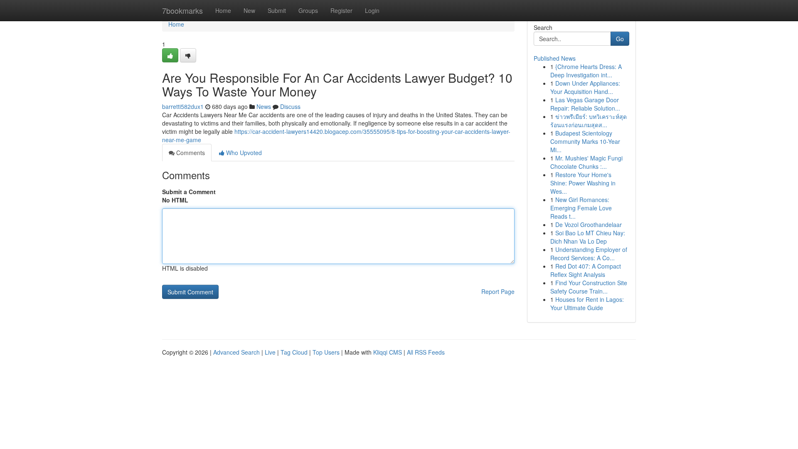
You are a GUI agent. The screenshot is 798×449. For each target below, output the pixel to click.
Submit (277, 10)
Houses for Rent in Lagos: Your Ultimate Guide (587, 303)
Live (270, 352)
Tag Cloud (294, 352)
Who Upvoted (243, 152)
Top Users (326, 352)
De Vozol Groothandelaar (588, 224)
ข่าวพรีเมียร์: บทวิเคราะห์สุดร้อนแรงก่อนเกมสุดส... (588, 120)
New (249, 10)
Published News (555, 58)
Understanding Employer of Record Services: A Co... (588, 253)
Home (223, 10)
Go (620, 39)
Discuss (290, 106)
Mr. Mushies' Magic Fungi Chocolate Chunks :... (586, 162)
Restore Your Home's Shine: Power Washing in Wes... (583, 182)
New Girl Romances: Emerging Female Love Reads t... (581, 207)
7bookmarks (182, 10)
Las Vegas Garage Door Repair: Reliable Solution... (585, 104)
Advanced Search (236, 352)
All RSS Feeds (426, 352)
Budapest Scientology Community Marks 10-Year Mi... (585, 141)
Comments (190, 152)
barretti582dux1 (183, 106)
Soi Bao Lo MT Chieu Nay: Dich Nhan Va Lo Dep (587, 237)
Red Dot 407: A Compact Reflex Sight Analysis (585, 270)
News (263, 106)
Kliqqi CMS (387, 352)
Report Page (498, 291)
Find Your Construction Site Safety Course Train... (588, 287)
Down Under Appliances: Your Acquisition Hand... (585, 87)
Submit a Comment (189, 191)
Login (372, 10)
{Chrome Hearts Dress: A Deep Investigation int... (586, 70)
